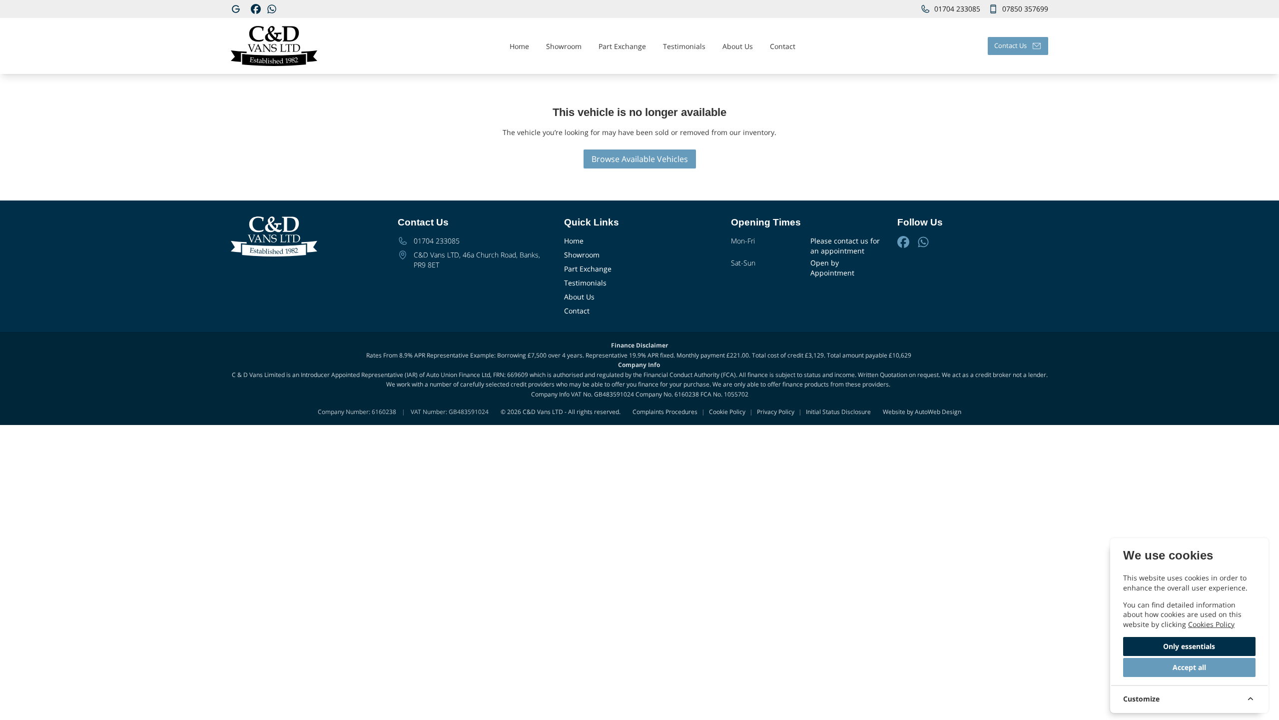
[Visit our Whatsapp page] (272, 9)
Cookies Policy (1211, 624)
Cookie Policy (727, 412)
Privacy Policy (775, 412)
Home (574, 241)
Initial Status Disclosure (838, 412)
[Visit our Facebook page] (256, 9)
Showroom (582, 255)
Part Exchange (588, 269)
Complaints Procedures (665, 412)
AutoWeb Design (938, 412)
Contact (577, 311)
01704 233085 (437, 241)
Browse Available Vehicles (640, 159)
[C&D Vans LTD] (237, 9)
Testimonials (585, 283)
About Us (579, 297)
